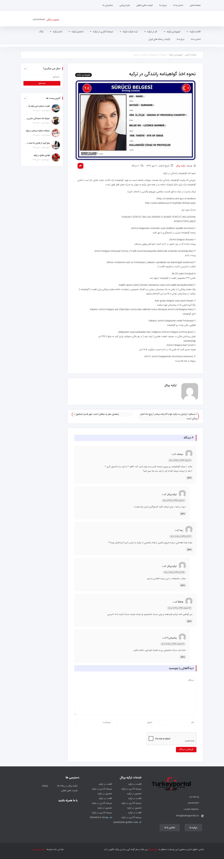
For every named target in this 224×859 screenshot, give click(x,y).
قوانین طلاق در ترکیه (42, 155)
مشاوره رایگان (52, 20)
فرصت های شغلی (144, 5)
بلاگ (41, 32)
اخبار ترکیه (57, 32)
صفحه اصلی (195, 5)
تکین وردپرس (38, 849)
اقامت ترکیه (195, 32)
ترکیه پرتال (180, 166)
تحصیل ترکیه (77, 32)
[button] (193, 827)
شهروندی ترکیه (173, 32)
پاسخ (189, 477)
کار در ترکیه (152, 32)
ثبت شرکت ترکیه (130, 32)
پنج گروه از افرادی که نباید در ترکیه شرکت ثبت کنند (37, 143)
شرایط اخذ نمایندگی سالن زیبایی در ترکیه (37, 118)
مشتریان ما (107, 5)
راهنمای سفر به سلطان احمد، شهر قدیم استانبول (97, 414)
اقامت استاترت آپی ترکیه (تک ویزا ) (37, 106)
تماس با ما (178, 5)
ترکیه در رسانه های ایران (159, 39)
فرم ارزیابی (124, 5)
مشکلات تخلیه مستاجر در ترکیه (38, 130)
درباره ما (163, 5)
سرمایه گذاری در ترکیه (103, 32)
